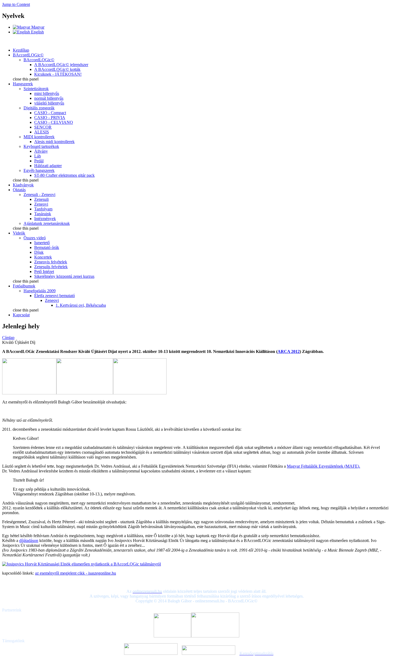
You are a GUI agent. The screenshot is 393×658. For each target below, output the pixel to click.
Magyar (37, 27)
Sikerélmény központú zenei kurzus (64, 276)
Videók (19, 233)
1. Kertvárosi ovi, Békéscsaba (81, 305)
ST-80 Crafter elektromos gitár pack (64, 175)
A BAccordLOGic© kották (57, 69)
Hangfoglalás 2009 (40, 290)
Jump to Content (16, 4)
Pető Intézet (44, 271)
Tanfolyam (43, 209)
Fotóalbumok (24, 286)
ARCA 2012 (289, 351)
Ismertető (42, 242)
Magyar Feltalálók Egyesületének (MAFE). (323, 466)
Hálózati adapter (48, 165)
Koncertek (43, 257)
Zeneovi (41, 204)
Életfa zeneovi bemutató (54, 295)
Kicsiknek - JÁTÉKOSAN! (58, 74)
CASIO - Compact (50, 112)
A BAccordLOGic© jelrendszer (61, 64)
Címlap (8, 337)
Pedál (39, 161)
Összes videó (35, 238)
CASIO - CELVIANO (53, 122)
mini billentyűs (46, 93)
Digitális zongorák (39, 108)
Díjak (39, 252)
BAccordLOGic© (28, 55)
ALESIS (41, 132)
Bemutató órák (46, 247)
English (37, 32)
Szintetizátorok (36, 88)
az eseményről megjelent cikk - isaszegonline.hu (75, 573)
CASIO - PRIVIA (49, 117)
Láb (37, 156)
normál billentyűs (48, 98)
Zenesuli (41, 199)
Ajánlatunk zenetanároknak (47, 223)
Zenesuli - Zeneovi (39, 194)
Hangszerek (23, 84)
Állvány (41, 151)
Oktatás (19, 189)
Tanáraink (42, 213)
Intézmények (45, 218)
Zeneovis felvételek (50, 262)
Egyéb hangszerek (39, 170)
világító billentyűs (49, 103)
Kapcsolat (21, 315)
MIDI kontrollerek (39, 136)
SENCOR (43, 127)
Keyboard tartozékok (41, 146)
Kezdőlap (21, 50)
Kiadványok (23, 185)
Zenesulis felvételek (51, 266)
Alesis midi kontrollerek (54, 141)
